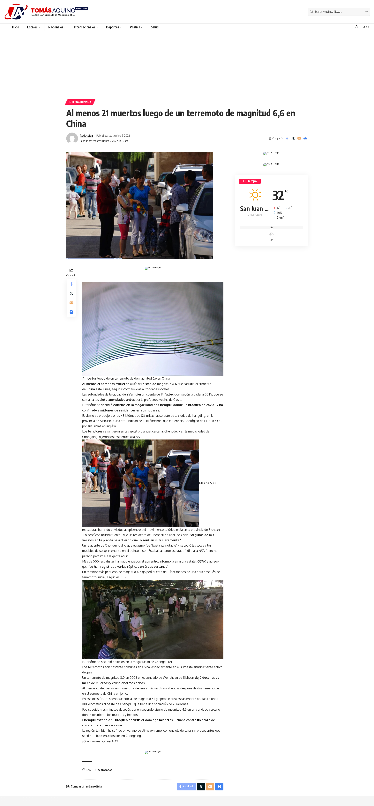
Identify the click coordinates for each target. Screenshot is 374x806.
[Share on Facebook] (287, 138)
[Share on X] (293, 138)
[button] (356, 27)
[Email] (299, 138)
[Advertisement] (187, 66)
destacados (105, 770)
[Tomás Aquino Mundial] (46, 11)
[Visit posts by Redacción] (72, 138)
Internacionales (80, 101)
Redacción (86, 135)
